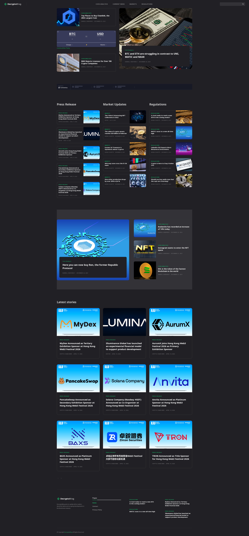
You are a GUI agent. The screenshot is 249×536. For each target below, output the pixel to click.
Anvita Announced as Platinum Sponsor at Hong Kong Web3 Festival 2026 (169, 402)
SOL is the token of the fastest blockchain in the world (172, 270)
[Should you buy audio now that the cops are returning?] (184, 180)
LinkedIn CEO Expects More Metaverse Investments (161, 148)
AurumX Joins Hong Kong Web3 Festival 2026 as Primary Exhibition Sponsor (70, 153)
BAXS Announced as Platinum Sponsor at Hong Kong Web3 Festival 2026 (76, 458)
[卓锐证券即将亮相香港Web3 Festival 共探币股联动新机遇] (124, 435)
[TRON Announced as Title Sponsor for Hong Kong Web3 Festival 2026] (170, 435)
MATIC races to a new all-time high (162, 132)
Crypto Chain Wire (64, 121)
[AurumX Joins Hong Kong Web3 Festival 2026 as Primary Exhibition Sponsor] (91, 152)
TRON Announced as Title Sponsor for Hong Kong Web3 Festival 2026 (170, 457)
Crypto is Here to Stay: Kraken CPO (162, 164)
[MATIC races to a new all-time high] (184, 132)
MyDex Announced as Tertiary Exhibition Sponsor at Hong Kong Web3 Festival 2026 (70, 117)
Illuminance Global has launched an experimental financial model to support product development (70, 135)
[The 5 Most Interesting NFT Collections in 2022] (138, 116)
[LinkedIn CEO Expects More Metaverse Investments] (184, 148)
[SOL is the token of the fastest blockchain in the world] (145, 270)
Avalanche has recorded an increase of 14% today (173, 228)
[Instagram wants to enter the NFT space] (145, 249)
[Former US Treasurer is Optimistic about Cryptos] (138, 148)
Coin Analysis (86, 13)
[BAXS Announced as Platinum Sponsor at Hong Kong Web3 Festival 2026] (78, 435)
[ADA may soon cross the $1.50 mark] (138, 164)
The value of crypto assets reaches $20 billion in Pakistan (116, 132)
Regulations (155, 113)
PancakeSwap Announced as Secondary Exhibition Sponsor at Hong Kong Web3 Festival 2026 (70, 171)
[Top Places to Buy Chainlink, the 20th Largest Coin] (68, 17)
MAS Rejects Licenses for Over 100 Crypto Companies (96, 62)
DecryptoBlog (68, 532)
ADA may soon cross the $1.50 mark (116, 164)
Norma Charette (109, 136)
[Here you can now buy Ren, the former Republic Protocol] (93, 249)
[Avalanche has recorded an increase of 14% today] (145, 228)
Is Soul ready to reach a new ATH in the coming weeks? (161, 116)
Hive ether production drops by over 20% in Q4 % (115, 180)
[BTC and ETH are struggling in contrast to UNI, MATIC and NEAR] (155, 38)
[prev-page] (58, 478)
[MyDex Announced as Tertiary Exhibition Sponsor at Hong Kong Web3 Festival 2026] (91, 116)
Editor (60, 140)
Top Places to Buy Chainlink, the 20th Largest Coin (95, 16)
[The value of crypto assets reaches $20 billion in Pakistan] (138, 132)
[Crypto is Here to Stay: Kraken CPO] (184, 164)
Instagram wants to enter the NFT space (173, 249)
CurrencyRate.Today (63, 48)
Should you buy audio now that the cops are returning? (162, 180)
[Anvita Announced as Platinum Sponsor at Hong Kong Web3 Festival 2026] (170, 378)
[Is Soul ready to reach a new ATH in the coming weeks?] (184, 116)
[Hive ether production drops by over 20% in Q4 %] (138, 180)
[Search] (243, 4)
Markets (107, 113)
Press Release (63, 112)
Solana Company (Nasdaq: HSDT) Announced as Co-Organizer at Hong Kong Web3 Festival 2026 (70, 189)
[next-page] (61, 478)
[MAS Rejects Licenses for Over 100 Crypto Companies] (68, 63)
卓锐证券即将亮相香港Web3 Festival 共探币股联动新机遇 (124, 457)
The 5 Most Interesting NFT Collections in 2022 (115, 116)
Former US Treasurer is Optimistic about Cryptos (114, 148)
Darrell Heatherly (87, 21)
